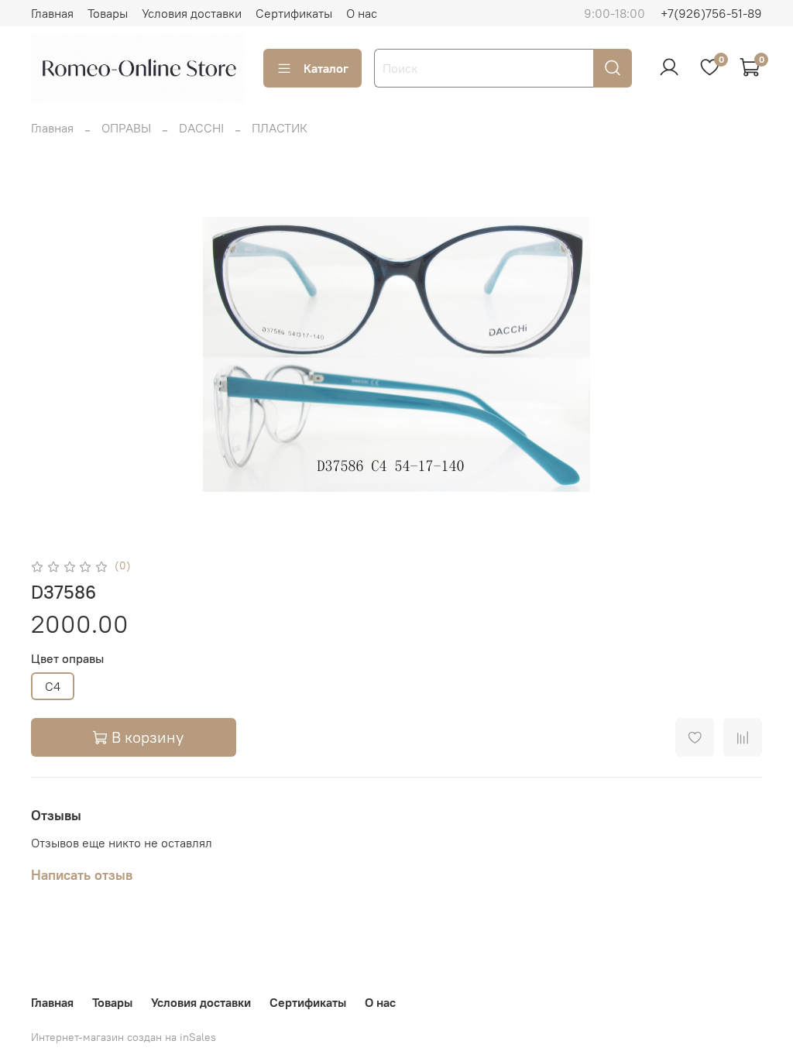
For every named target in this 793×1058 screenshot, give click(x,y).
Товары (108, 13)
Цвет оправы (67, 658)
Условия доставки (192, 13)
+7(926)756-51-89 (711, 13)
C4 (52, 686)
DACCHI (201, 128)
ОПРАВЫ (126, 128)
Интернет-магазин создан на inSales (123, 1037)
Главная (52, 13)
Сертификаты (294, 13)
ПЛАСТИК (279, 128)
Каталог (326, 68)
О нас (361, 13)
